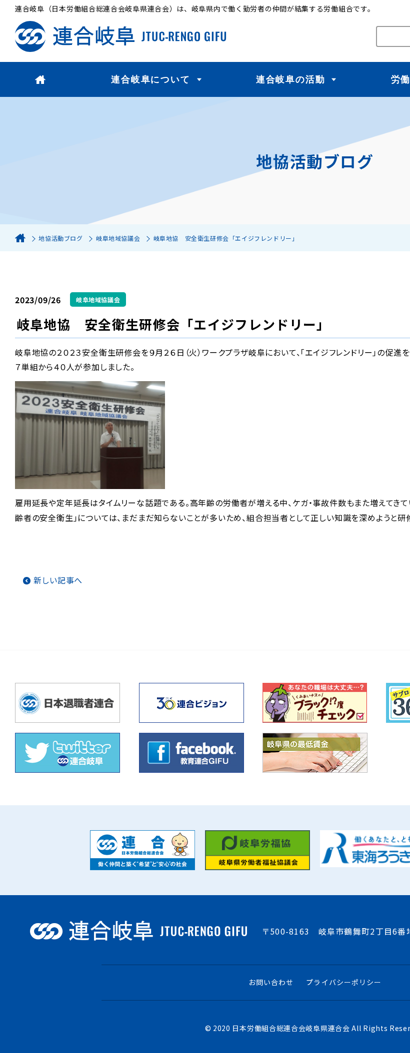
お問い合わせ (271, 982)
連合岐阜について (150, 79)
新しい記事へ (58, 580)
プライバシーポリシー (344, 982)
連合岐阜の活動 (291, 79)
